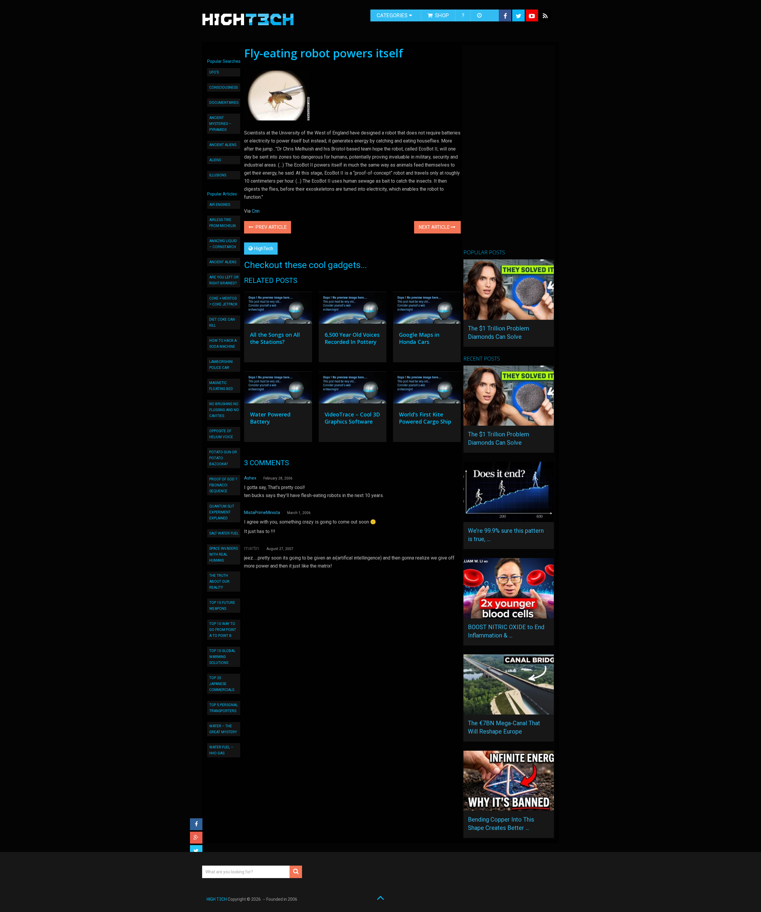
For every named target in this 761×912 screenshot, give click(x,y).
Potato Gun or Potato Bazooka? (223, 458)
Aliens (215, 160)
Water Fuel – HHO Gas (221, 750)
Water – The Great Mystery (223, 729)
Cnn (256, 211)
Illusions (217, 175)
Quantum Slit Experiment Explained (221, 512)
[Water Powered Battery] (278, 388)
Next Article (435, 227)
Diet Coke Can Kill (222, 322)
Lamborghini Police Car (221, 365)
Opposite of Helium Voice (221, 434)
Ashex (250, 478)
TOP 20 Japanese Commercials (221, 684)
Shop (441, 15)
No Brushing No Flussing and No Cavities (224, 410)
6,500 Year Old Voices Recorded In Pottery (352, 338)
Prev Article (270, 227)
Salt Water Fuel (224, 533)
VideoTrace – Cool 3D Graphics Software (352, 418)
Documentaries (223, 103)
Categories (392, 15)
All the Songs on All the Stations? (275, 338)
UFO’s (214, 72)
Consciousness (223, 87)
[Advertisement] (508, 149)
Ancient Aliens (222, 145)
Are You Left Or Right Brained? (224, 280)
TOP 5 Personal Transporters (223, 708)
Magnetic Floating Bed (221, 386)
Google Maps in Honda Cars (419, 338)
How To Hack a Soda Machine (223, 344)
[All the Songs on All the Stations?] (278, 309)
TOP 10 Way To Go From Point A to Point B (222, 630)
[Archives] (480, 15)
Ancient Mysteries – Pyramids (220, 124)
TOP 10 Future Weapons (222, 606)
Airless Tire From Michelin (222, 223)
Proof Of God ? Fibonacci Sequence (223, 485)
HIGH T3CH (217, 899)
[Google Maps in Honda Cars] (427, 309)
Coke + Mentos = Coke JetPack (223, 301)
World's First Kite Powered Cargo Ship (425, 418)
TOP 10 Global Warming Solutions (222, 657)
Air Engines (219, 205)
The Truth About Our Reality (219, 581)
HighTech (263, 248)
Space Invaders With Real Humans (223, 554)
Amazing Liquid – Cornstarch (223, 244)
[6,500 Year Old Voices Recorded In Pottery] (352, 309)
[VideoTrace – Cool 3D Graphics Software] (352, 388)
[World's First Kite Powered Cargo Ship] (427, 388)
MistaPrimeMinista (262, 512)
